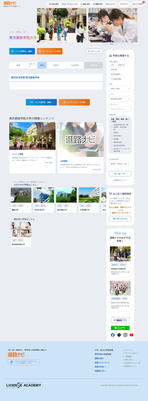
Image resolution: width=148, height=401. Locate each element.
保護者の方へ (100, 371)
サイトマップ (129, 350)
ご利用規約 (128, 356)
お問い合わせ (129, 360)
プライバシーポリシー (132, 353)
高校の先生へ (100, 366)
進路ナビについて (102, 362)
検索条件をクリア (120, 180)
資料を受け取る (122, 219)
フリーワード (114, 104)
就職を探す (99, 358)
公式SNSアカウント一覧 (132, 363)
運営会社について (130, 366)
